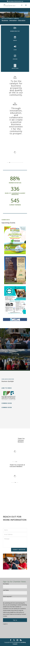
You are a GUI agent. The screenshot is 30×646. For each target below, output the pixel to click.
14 (22, 162)
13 (21, 162)
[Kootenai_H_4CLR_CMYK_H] (15, 455)
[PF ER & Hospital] (15, 480)
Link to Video (7, 388)
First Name (6, 584)
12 (20, 162)
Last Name (6, 590)
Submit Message (19, 549)
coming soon (7, 407)
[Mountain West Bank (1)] (15, 164)
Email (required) (7, 596)
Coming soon (7, 403)
